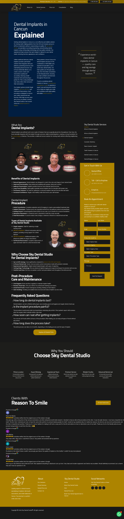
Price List (52, 7)
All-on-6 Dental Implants (91, 129)
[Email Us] (87, 192)
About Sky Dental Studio (71, 485)
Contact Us (41, 491)
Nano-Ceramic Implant (90, 146)
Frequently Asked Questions (30, 295)
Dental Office (96, 171)
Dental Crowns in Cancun (91, 155)
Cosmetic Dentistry (89, 142)
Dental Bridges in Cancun (91, 159)
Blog (71, 7)
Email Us (94, 189)
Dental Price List (42, 488)
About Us (29, 7)
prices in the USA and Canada (52, 262)
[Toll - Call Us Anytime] (87, 182)
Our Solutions (41, 482)
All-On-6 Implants (18, 236)
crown (14, 136)
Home (66, 482)
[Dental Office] (87, 173)
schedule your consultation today (46, 84)
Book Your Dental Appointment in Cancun (73, 495)
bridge (18, 136)
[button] (119, 514)
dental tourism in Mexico (21, 104)
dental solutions (47, 93)
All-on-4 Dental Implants (91, 133)
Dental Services (41, 7)
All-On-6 (27, 89)
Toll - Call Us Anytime (99, 180)
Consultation (62, 7)
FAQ (65, 488)
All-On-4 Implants (18, 230)
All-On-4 (21, 89)
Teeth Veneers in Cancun (91, 151)
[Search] (102, 7)
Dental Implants (88, 138)
